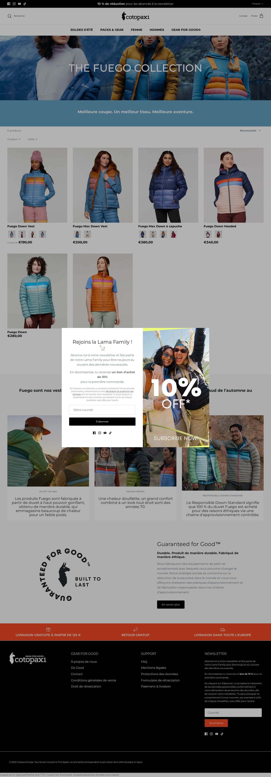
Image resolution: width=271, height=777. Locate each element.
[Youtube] (105, 433)
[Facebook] (94, 433)
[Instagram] (99, 433)
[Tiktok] (110, 433)
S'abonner (102, 421)
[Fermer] (205, 332)
